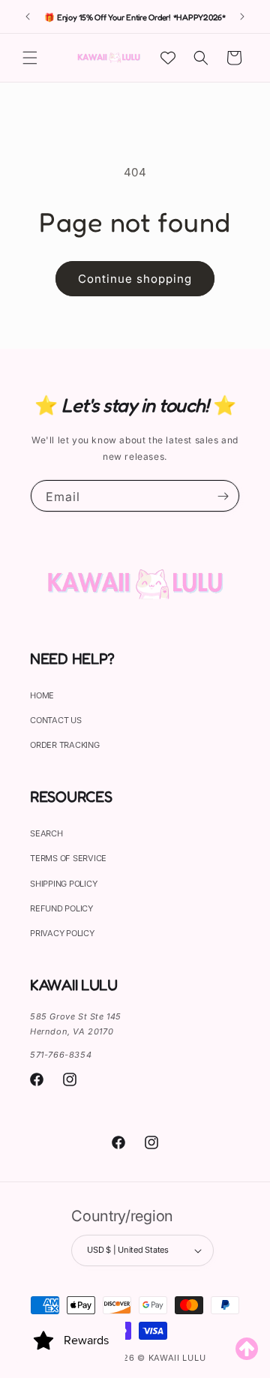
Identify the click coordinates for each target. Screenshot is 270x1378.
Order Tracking (65, 745)
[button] (30, 57)
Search (46, 833)
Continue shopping (135, 279)
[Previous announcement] (27, 16)
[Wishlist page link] (168, 57)
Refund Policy (61, 908)
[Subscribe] (222, 495)
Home (42, 695)
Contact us (56, 720)
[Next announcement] (242, 16)
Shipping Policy (63, 883)
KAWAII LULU (177, 1357)
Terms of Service (68, 858)
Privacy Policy (62, 933)
